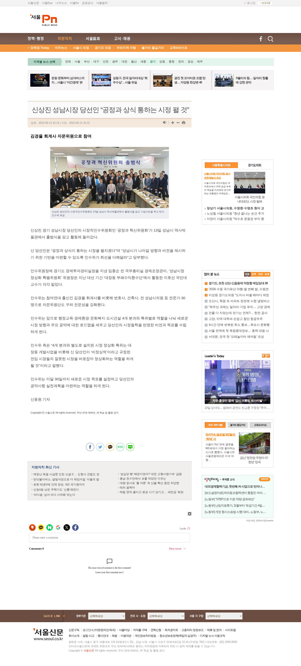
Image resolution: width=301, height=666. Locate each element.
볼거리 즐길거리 (153, 47)
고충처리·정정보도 (192, 630)
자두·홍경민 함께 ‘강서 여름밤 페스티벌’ (237, 400)
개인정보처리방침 (145, 635)
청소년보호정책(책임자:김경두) (178, 635)
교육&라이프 (178, 47)
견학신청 (155, 630)
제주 (200, 61)
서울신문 (33, 3)
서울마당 (124, 630)
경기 (153, 61)
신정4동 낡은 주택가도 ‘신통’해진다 (56, 489)
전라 (181, 61)
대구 (96, 61)
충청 (171, 61)
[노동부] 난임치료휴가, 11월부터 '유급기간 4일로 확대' (238, 505)
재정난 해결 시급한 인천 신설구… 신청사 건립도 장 (66, 474)
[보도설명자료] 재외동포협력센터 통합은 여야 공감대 (238, 492)
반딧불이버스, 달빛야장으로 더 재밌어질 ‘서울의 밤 (66, 479)
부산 (87, 61)
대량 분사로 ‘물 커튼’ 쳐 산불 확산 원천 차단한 (149, 483)
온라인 (105, 630)
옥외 (112, 630)
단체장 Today (40, 47)
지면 (97, 630)
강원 (162, 61)
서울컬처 (102, 3)
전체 (68, 61)
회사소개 (74, 635)
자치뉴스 (61, 47)
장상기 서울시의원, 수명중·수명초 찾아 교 (235, 208)
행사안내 (103, 635)
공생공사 (87, 3)
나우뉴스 (61, 3)
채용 (114, 635)
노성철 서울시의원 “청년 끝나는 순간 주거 (235, 213)
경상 (190, 61)
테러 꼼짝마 (127, 487)
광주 (115, 61)
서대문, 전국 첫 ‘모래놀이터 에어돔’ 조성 (236, 336)
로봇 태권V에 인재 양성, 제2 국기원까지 (59, 484)
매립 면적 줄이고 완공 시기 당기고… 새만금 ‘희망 (151, 492)
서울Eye (47, 3)
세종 (143, 61)
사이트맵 (230, 630)
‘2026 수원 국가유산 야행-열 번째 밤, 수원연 (239, 289)
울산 (134, 61)
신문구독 (74, 630)
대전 (124, 61)
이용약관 (126, 635)
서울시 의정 (81, 47)
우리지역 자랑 (126, 47)
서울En (74, 3)
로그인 (251, 3)
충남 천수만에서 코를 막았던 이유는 (143, 478)
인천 (106, 61)
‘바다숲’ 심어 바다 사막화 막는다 (54, 494)
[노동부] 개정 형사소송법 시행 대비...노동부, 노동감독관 (240, 512)
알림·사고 (88, 635)
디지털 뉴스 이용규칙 (212, 635)
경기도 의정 (103, 47)
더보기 (264, 479)
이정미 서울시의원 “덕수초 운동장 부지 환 (235, 218)
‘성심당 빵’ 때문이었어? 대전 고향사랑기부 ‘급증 (151, 474)
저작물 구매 (140, 630)
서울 (77, 61)
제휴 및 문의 (214, 630)
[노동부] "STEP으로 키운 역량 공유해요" (230, 499)
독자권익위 (171, 630)
